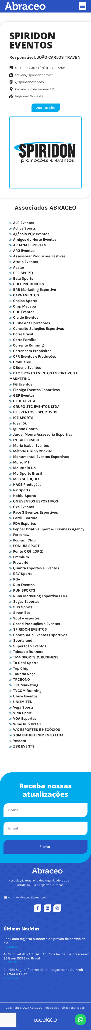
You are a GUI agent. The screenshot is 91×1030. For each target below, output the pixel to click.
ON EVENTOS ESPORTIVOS (35, 501)
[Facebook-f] (37, 908)
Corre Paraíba (24, 339)
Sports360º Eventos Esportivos (39, 635)
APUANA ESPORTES (29, 245)
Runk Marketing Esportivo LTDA (40, 596)
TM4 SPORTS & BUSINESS (35, 657)
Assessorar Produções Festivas (39, 256)
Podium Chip (24, 540)
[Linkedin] (47, 908)
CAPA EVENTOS (25, 295)
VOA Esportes (24, 718)
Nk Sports (21, 490)
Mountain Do (24, 468)
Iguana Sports (25, 429)
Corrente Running (28, 345)
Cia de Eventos (25, 317)
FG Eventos (22, 384)
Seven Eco (21, 612)
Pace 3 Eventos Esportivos (35, 512)
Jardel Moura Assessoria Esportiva (42, 434)
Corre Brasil (22, 334)
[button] (82, 6)
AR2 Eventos (23, 250)
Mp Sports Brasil (27, 473)
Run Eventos (23, 585)
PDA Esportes (24, 523)
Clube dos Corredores (31, 323)
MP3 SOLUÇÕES (26, 479)
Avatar (18, 267)
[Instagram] (57, 908)
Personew (20, 534)
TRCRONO (21, 679)
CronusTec (21, 362)
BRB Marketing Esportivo (34, 289)
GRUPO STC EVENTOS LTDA (36, 406)
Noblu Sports (24, 495)
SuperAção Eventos (29, 646)
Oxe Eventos (23, 507)
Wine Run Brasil (26, 724)
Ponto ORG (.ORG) (27, 551)
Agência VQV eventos (30, 234)
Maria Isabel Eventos (30, 445)
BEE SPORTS (23, 273)
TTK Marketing (25, 685)
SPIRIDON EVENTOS (29, 629)
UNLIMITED (22, 702)
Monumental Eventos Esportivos (40, 456)
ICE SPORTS (22, 417)
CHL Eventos (23, 312)
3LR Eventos (23, 222)
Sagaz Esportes (25, 601)
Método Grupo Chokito (32, 451)
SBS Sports (22, 607)
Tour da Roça (23, 674)
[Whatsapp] (80, 1019)
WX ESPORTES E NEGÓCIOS (36, 729)
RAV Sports (22, 573)
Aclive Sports (24, 228)
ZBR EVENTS (23, 746)
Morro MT (21, 462)
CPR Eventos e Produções (34, 356)
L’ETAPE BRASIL (26, 440)
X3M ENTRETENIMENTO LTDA (37, 735)
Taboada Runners (27, 651)
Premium (20, 557)
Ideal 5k (19, 423)
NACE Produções (26, 484)
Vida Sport (22, 713)
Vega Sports (23, 707)
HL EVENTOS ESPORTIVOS (34, 412)
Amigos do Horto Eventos (34, 239)
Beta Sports (22, 278)
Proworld (20, 562)
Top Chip (20, 668)
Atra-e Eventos (25, 261)
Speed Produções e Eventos (36, 624)
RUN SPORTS (23, 590)
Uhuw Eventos (25, 696)
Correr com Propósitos (31, 351)
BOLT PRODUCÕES (28, 284)
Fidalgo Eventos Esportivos (36, 390)
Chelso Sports (24, 300)
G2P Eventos (23, 395)
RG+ (16, 579)
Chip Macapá (24, 306)
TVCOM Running (27, 690)
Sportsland (22, 640)
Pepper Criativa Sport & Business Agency (48, 529)
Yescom (19, 740)
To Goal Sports (25, 663)
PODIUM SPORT (26, 546)
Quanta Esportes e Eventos (35, 568)
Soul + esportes (26, 618)
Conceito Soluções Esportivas (38, 328)
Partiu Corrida (24, 518)
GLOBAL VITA (23, 401)
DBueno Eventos (26, 367)
